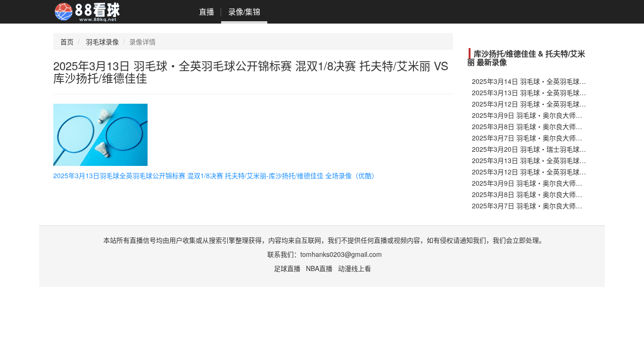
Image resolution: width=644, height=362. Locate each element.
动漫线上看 (354, 268)
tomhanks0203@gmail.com (341, 254)
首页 (67, 41)
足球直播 (287, 268)
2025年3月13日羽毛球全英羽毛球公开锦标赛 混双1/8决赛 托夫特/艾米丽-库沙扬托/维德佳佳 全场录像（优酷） (215, 175)
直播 (206, 11)
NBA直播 (319, 268)
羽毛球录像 (102, 41)
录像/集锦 (244, 11)
